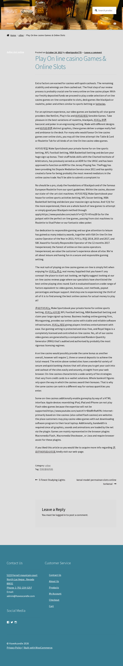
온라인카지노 (43, 308)
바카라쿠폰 (46, 128)
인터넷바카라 (46, 469)
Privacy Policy (14, 647)
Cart (51, 606)
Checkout (54, 599)
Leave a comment (93, 52)
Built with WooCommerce (38, 647)
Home (10, 23)
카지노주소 (55, 271)
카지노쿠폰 (100, 119)
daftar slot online (15, 52)
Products (54, 587)
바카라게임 (81, 115)
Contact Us (46, 23)
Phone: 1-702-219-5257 (19, 587)
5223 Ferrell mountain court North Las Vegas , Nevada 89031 (22, 579)
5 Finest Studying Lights (52, 480)
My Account (25, 23)
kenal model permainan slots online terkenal (96, 482)
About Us (54, 581)
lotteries (100, 103)
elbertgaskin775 (74, 52)
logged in (61, 514)
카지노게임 (58, 324)
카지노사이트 (52, 312)
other (21, 35)
